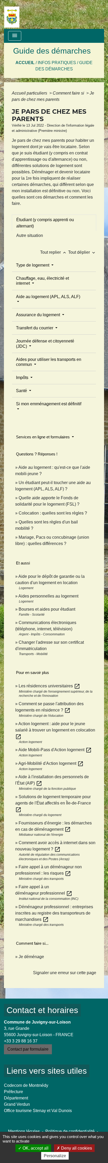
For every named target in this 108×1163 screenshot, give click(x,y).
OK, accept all (34, 1148)
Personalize (55, 1156)
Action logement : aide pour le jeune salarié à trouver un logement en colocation (55, 730)
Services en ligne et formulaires (43, 437)
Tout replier (53, 252)
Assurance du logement (38, 315)
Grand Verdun (17, 1104)
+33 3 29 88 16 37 (20, 1041)
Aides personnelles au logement (48, 596)
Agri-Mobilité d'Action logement (51, 763)
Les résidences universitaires (49, 686)
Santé (22, 390)
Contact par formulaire (27, 1049)
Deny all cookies (76, 1148)
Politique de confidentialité (70, 1131)
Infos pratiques (57, 62)
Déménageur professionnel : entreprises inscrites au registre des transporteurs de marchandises (54, 913)
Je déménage (31, 956)
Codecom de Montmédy (26, 1085)
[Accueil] (11, 14)
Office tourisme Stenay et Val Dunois (38, 1110)
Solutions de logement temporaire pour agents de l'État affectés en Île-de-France (53, 803)
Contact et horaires (42, 1010)
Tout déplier (82, 252)
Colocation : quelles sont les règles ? (53, 513)
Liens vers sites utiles (47, 1071)
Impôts (22, 377)
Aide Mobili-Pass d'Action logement (55, 749)
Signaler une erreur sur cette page (64, 972)
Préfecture (13, 1091)
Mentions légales (24, 1131)
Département (16, 1098)
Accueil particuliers (30, 93)
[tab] (54, 223)
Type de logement (33, 265)
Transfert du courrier (35, 328)
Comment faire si (69, 93)
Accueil (25, 62)
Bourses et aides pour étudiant (47, 609)
